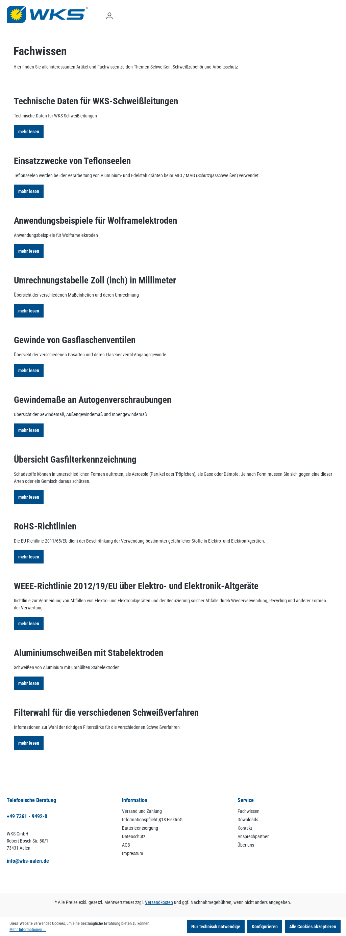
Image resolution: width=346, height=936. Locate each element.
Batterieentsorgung (140, 828)
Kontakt (245, 828)
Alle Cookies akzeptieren (312, 926)
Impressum (132, 853)
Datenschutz (133, 836)
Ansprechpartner (253, 836)
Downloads (248, 819)
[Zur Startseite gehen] (47, 14)
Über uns (246, 845)
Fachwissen (249, 811)
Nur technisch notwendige (215, 926)
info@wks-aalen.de (28, 861)
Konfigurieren (265, 926)
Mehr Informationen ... (27, 929)
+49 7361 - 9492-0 (27, 816)
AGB (126, 845)
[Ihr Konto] (109, 16)
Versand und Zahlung (142, 811)
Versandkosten (159, 902)
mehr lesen (28, 131)
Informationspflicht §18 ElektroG (152, 819)
